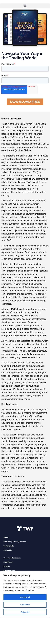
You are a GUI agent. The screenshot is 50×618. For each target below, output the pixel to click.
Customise (25, 604)
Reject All (25, 612)
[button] (25, 5)
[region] (25, 594)
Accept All (25, 597)
